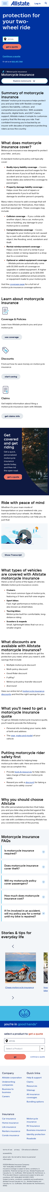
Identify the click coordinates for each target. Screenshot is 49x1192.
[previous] (13, 947)
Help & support (34, 1077)
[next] (13, 998)
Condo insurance (10, 1135)
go (15, 1056)
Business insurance (36, 1130)
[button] (46, 3)
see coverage (12, 337)
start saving (11, 376)
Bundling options (35, 1101)
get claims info (12, 416)
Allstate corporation (12, 1077)
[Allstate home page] (20, 3)
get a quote (12, 46)
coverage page (17, 284)
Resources (32, 1086)
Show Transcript (13, 555)
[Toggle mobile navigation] (5, 3)
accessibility (7, 1153)
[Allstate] (3, 72)
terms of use (7, 1149)
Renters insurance (11, 1131)
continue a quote (37, 1057)
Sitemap (31, 1090)
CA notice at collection (30, 1149)
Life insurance (9, 1127)
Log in (37, 3)
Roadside (31, 1138)
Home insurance (10, 1122)
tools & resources (23, 771)
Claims (30, 1081)
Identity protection (36, 1134)
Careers (6, 1096)
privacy (17, 1149)
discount (29, 782)
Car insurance (9, 1118)
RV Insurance (33, 1126)
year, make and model (22, 735)
